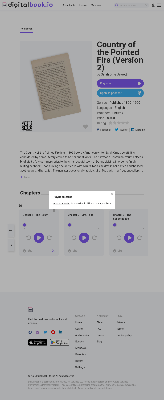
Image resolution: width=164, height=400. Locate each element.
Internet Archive (61, 203)
